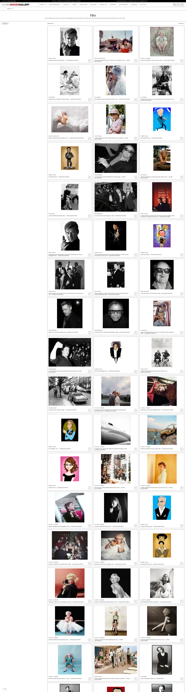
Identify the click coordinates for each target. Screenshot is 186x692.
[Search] (174, 4)
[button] (181, 23)
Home (8, 8)
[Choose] (89, 61)
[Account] (178, 4)
